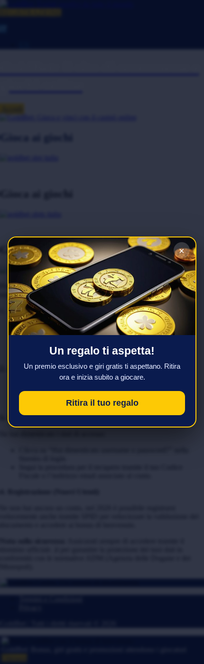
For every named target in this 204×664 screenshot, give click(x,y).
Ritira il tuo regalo (102, 403)
